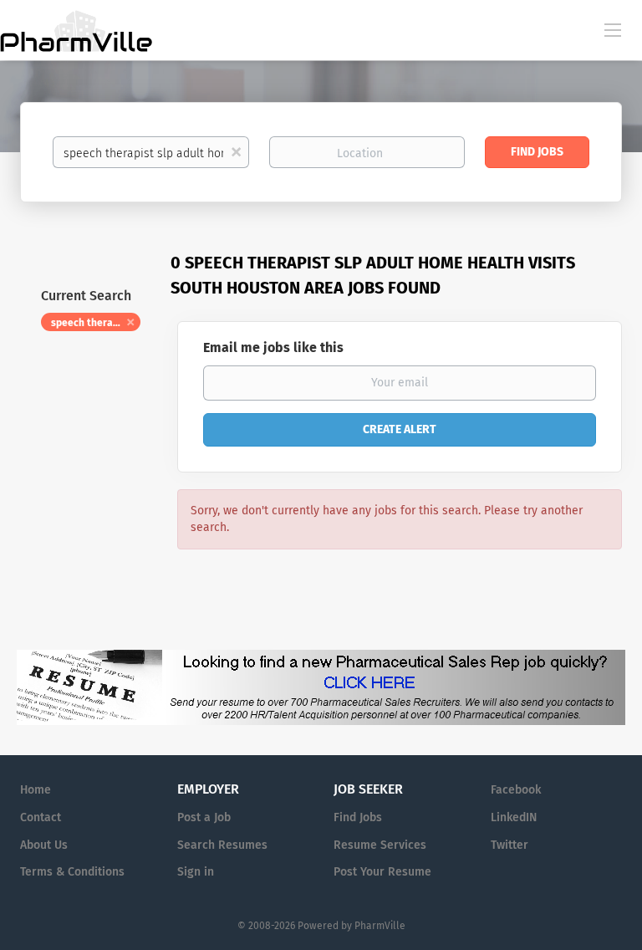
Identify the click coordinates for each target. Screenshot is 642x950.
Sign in (195, 872)
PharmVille (379, 926)
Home (35, 790)
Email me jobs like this (273, 347)
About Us (44, 845)
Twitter (509, 845)
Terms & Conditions (72, 872)
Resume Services (380, 845)
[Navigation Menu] (612, 29)
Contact (40, 817)
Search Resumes (222, 845)
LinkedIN (514, 817)
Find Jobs (537, 152)
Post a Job (204, 817)
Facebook (516, 790)
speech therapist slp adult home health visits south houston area (95, 323)
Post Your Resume (382, 872)
